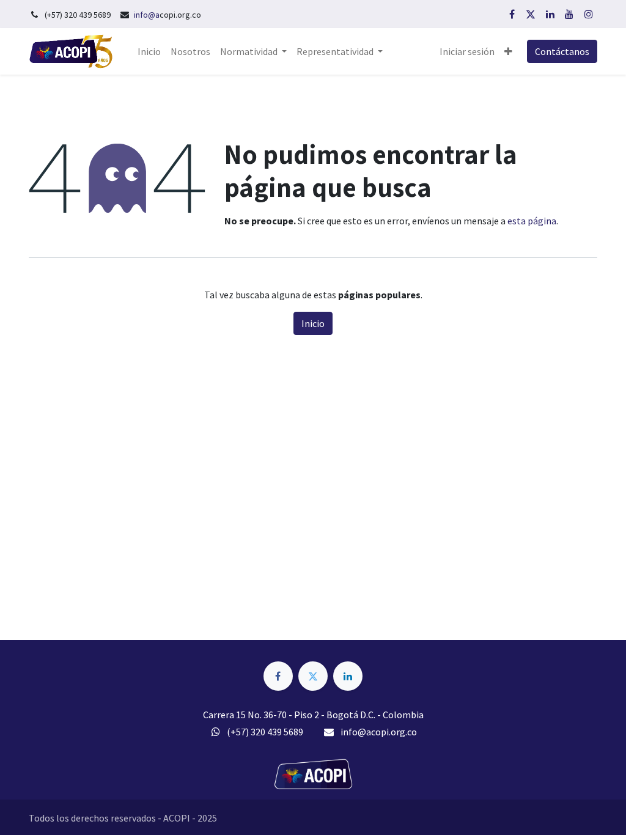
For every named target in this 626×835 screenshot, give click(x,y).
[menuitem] (149, 51)
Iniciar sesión (467, 51)
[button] (508, 51)
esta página (531, 221)
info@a (147, 14)
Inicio (313, 323)
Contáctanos (562, 51)
